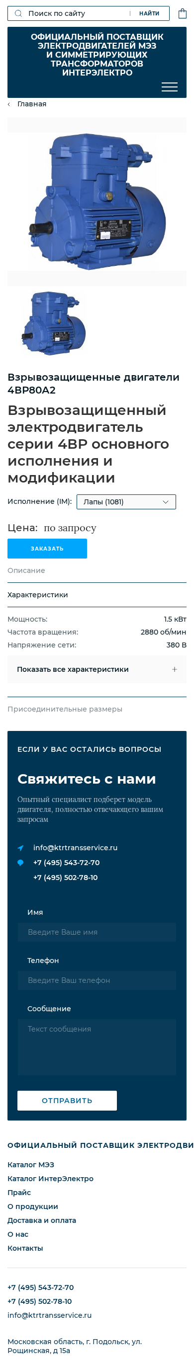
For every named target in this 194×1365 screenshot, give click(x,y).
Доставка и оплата (41, 1220)
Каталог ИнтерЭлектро (50, 1178)
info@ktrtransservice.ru (75, 847)
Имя (35, 912)
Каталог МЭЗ (30, 1164)
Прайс (19, 1192)
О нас (17, 1234)
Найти (149, 13)
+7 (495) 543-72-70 (66, 862)
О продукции (32, 1206)
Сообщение (49, 1008)
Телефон (43, 960)
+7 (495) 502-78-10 (65, 877)
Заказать (47, 549)
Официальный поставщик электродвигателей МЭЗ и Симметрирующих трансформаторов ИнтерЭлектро (97, 55)
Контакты (25, 1248)
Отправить (67, 1100)
